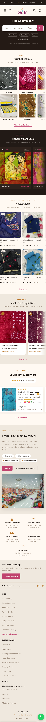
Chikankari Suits (23, 39)
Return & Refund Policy (10, 662)
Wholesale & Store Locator (25, 468)
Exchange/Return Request (11, 653)
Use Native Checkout (23, 718)
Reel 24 (34, 35)
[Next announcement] (41, 2)
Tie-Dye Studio (7, 612)
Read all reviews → (23, 417)
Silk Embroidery (8, 625)
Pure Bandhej (7, 599)
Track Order (6, 649)
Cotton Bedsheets (8, 603)
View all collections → (23, 125)
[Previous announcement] (4, 2)
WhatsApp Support (9, 703)
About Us (7, 468)
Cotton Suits (13, 35)
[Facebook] (42, 585)
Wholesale (6, 698)
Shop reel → (25, 186)
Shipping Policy (7, 667)
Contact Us (6, 645)
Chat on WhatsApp (11, 576)
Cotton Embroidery (9, 630)
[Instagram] (38, 585)
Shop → (26, 150)
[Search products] (40, 28)
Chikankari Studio (8, 621)
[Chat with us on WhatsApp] (41, 717)
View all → (23, 289)
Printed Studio (7, 616)
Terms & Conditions (9, 676)
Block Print (24, 35)
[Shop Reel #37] (15, 168)
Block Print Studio (8, 607)
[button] (5, 10)
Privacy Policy (7, 671)
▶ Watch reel (6, 186)
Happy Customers (8, 658)
